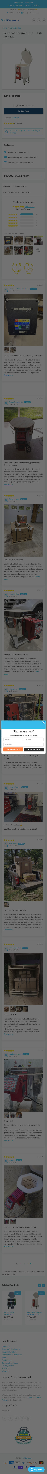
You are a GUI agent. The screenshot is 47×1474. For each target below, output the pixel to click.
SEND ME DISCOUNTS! (13, 749)
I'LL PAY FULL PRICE (34, 749)
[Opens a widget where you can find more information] (36, 1470)
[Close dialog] (43, 722)
